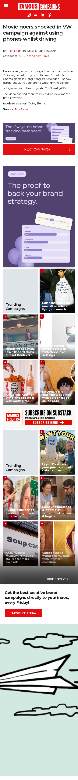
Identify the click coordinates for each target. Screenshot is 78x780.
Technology (33, 56)
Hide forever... (59, 579)
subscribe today (23, 613)
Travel (46, 56)
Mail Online (22, 109)
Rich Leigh (14, 51)
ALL (21, 56)
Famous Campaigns (39, 6)
